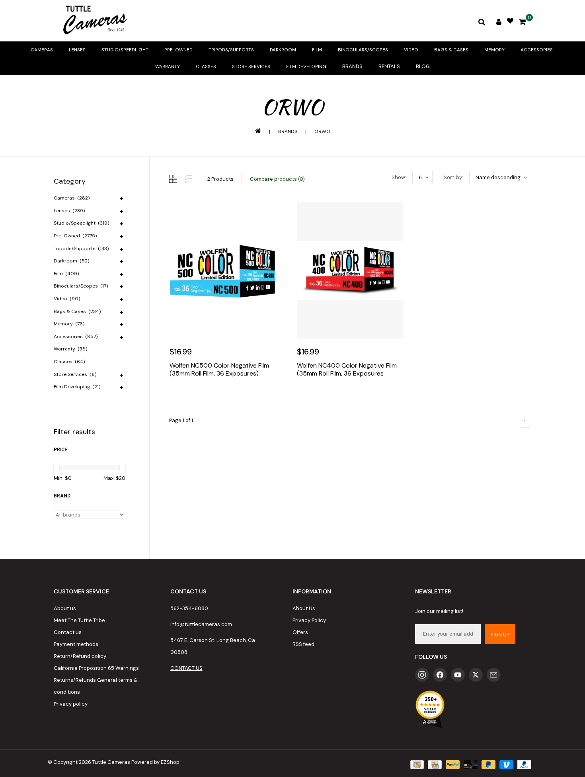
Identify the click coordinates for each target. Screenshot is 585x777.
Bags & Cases (451, 50)
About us (65, 608)
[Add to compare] (212, 397)
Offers (300, 632)
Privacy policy (71, 704)
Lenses (77, 50)
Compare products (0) (277, 179)
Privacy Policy (309, 620)
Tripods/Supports (231, 50)
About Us (303, 608)
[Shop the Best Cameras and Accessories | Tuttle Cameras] (93, 20)
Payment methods (76, 644)
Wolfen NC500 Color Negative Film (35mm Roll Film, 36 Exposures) (219, 370)
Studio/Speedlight (124, 50)
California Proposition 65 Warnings (96, 668)
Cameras (42, 50)
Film (317, 50)
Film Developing (306, 66)
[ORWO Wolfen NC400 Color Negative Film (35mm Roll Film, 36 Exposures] (350, 270)
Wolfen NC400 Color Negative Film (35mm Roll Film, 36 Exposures (347, 370)
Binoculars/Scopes (363, 50)
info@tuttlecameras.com (201, 624)
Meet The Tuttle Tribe (79, 620)
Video (411, 50)
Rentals (389, 66)
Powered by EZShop (155, 762)
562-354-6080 (189, 608)
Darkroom (283, 50)
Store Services (251, 66)
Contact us (68, 632)
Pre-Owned (178, 50)
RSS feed (303, 644)
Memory (494, 50)
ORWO (322, 131)
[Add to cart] (177, 397)
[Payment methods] (416, 764)
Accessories (537, 50)
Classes (206, 66)
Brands (352, 66)
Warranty (167, 66)
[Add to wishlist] (195, 397)
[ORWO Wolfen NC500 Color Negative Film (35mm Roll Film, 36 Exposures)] (223, 270)
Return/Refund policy (80, 656)
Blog (423, 66)
